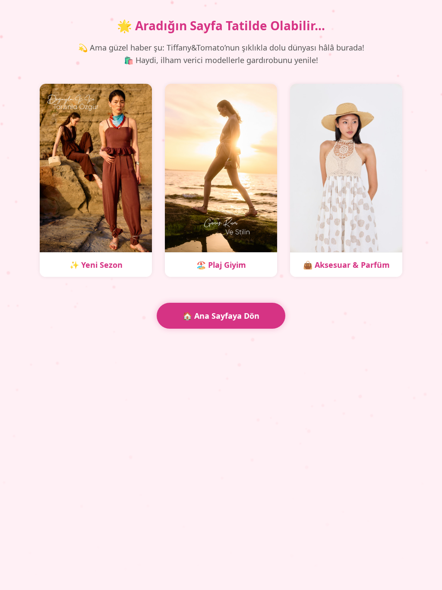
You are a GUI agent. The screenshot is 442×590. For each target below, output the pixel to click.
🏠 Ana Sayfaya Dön (221, 316)
